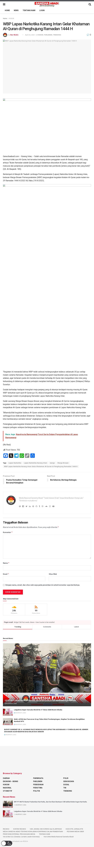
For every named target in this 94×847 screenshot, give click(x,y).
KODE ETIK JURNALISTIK (74, 829)
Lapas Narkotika (15, 463)
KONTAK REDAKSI (19, 829)
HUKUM (11, 18)
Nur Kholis (14, 35)
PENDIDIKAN (38, 785)
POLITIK (36, 791)
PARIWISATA (38, 778)
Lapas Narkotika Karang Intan (35, 463)
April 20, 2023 (30, 35)
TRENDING (57, 35)
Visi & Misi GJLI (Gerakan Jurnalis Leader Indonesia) (21, 837)
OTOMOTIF (7, 791)
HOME (7, 10)
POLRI (65, 778)
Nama (6, 563)
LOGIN (42, 10)
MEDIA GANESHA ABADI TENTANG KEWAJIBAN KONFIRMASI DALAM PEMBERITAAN (33, 831)
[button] (6, 843)
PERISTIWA (37, 788)
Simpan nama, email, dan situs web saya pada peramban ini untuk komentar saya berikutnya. (42, 585)
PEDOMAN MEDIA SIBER (75, 831)
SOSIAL (66, 785)
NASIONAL (7, 788)
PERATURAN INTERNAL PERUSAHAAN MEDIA (19, 834)
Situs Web (53, 574)
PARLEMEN (48, 35)
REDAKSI (6, 829)
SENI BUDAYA (68, 781)
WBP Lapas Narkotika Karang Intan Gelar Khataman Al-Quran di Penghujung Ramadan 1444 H (40, 466)
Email (6, 574)
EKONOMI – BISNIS (10, 781)
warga (52, 463)
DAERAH (6, 778)
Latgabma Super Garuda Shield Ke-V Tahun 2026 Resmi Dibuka (38, 710)
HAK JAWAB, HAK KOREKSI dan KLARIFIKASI (46, 829)
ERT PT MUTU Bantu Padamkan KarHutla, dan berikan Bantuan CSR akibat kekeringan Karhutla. (40, 700)
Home (5, 18)
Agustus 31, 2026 (11, 703)
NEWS (16, 10)
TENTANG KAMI (29, 10)
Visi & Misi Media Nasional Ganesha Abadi (59, 837)
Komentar (8, 532)
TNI (64, 788)
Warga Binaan (63, 463)
